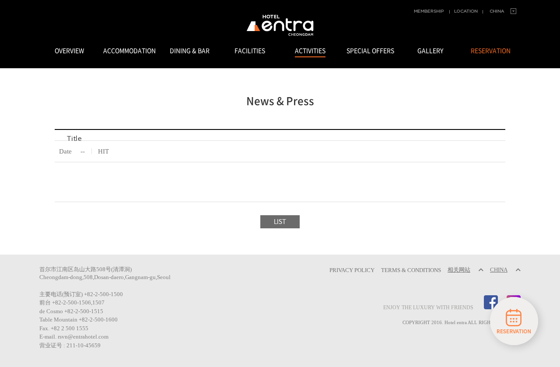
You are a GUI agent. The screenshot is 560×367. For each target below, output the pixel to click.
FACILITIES (249, 51)
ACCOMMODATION (129, 51)
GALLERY (430, 51)
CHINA (499, 269)
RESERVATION (491, 51)
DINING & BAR (190, 51)
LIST (280, 221)
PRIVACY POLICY (351, 269)
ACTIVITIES (310, 51)
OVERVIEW (69, 51)
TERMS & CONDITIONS (411, 269)
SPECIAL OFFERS (370, 51)
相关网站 (459, 269)
